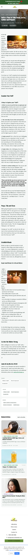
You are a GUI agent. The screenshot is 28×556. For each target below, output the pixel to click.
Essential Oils (4, 383)
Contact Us (14, 532)
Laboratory (14, 524)
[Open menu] (2, 7)
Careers (14, 529)
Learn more (11, 550)
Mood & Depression (15, 380)
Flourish (2, 14)
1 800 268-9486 (12, 535)
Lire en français (13, 25)
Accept (17, 553)
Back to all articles (21, 417)
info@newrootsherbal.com (15, 537)
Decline (11, 553)
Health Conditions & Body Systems (12, 14)
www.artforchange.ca (19, 372)
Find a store (14, 527)
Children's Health (5, 380)
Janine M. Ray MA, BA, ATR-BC (8, 22)
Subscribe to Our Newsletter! (14, 540)
